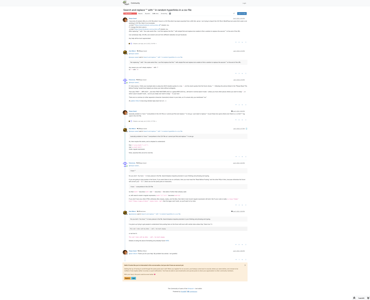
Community (135, 3)
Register (127, 278)
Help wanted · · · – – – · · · (130, 13)
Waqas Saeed (133, 18)
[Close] (245, 265)
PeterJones (132, 80)
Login (133, 278)
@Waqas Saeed (142, 51)
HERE (167, 240)
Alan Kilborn (132, 51)
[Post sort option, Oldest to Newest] (234, 13)
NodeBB (183, 291)
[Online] (126, 81)
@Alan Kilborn (143, 251)
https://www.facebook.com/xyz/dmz (146, 25)
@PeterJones (142, 211)
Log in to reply (242, 13)
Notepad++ (191, 288)
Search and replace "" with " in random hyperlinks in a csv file (162, 57)
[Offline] (126, 20)
